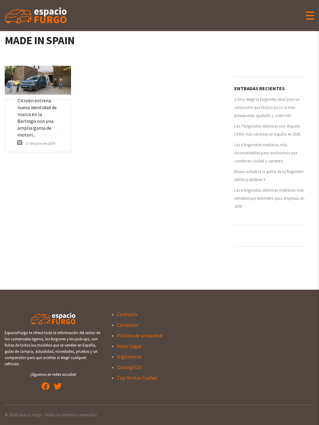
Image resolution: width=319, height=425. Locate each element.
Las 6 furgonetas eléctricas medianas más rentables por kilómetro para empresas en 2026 (269, 198)
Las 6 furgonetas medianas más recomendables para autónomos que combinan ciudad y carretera (265, 153)
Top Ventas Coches (137, 378)
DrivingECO (129, 367)
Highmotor (129, 356)
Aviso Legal (129, 346)
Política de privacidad (139, 335)
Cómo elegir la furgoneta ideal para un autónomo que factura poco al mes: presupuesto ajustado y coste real (267, 107)
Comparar (128, 325)
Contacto (127, 314)
